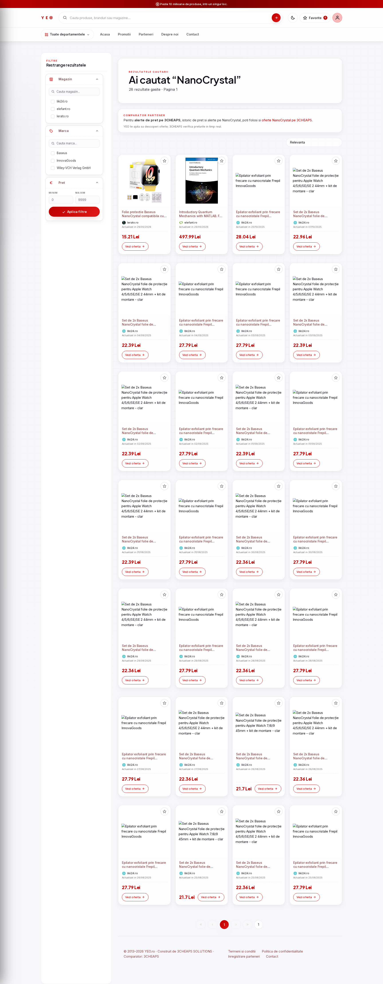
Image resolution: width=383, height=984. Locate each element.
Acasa (105, 34)
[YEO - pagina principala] (47, 18)
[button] (164, 161)
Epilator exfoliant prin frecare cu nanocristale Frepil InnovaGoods (258, 216)
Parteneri (146, 34)
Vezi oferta (133, 246)
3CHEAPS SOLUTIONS (194, 951)
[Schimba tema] (293, 18)
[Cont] (337, 18)
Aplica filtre (76, 211)
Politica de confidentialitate (282, 951)
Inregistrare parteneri (244, 956)
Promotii (124, 34)
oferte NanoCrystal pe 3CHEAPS (287, 120)
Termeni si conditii (242, 951)
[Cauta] (276, 17)
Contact (192, 34)
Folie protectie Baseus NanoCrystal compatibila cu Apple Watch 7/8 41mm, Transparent (143, 218)
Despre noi (169, 34)
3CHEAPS (151, 956)
